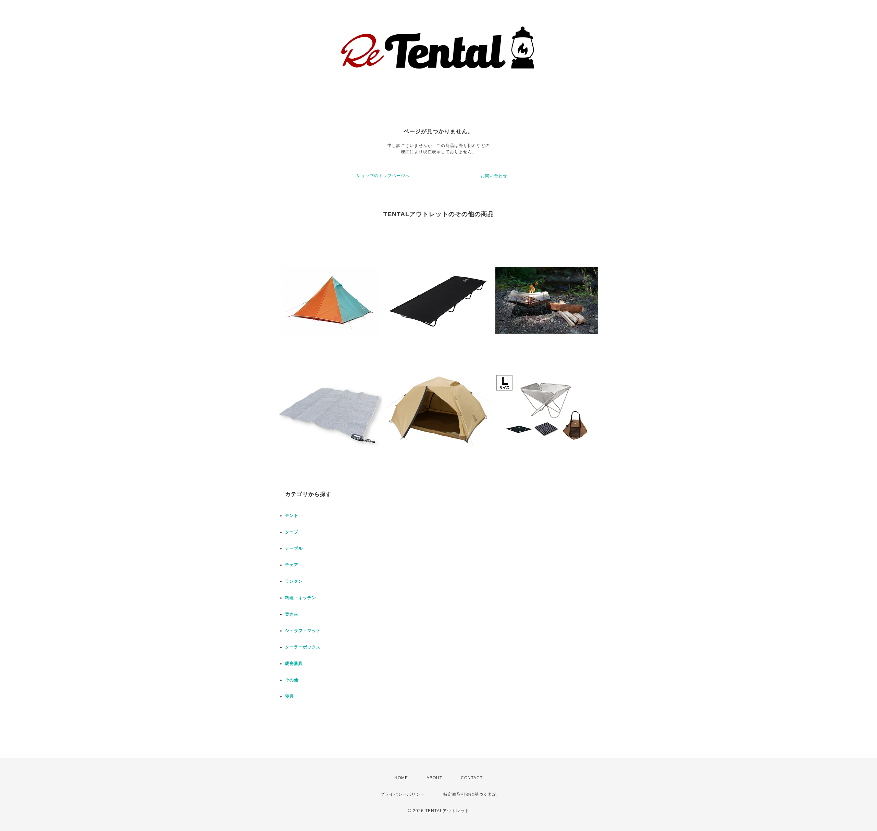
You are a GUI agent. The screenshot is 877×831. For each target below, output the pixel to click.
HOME (401, 778)
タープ (291, 532)
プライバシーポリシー (402, 794)
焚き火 (291, 614)
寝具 (289, 696)
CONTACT (472, 778)
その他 (291, 680)
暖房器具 (294, 663)
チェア (291, 564)
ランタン (294, 581)
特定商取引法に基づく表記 (470, 794)
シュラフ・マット (303, 630)
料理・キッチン (300, 597)
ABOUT (434, 778)
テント (291, 515)
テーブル (294, 548)
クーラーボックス (303, 647)
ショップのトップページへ (383, 175)
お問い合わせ (494, 175)
